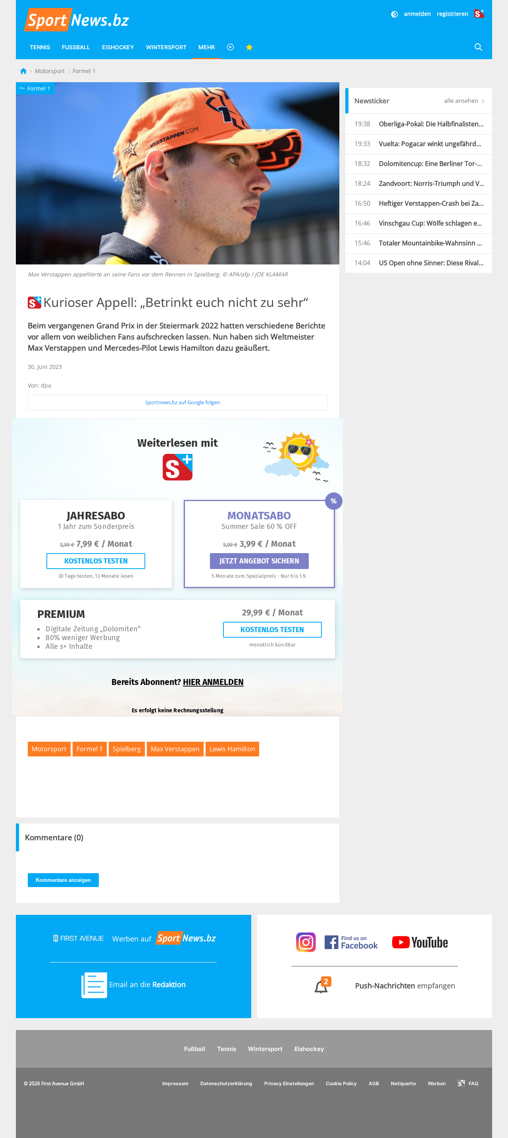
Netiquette (403, 1083)
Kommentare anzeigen (63, 880)
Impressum (175, 1083)
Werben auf (131, 938)
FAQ (473, 1083)
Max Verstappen (175, 749)
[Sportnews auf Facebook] (352, 941)
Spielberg (127, 749)
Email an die (146, 984)
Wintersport (166, 47)
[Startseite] (24, 71)
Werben (437, 1083)
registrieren (452, 13)
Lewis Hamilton (232, 749)
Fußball (76, 47)
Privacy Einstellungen (289, 1083)
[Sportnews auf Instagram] (307, 941)
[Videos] (230, 47)
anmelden (417, 13)
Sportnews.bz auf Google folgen (182, 402)
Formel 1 (84, 71)
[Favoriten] (249, 47)
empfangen (389, 985)
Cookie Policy (341, 1083)
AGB (374, 1083)
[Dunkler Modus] (395, 13)
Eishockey (118, 47)
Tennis (40, 47)
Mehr (206, 47)
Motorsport (50, 71)
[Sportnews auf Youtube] (420, 941)
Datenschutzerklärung (226, 1083)
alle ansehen (462, 100)
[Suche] (478, 47)
